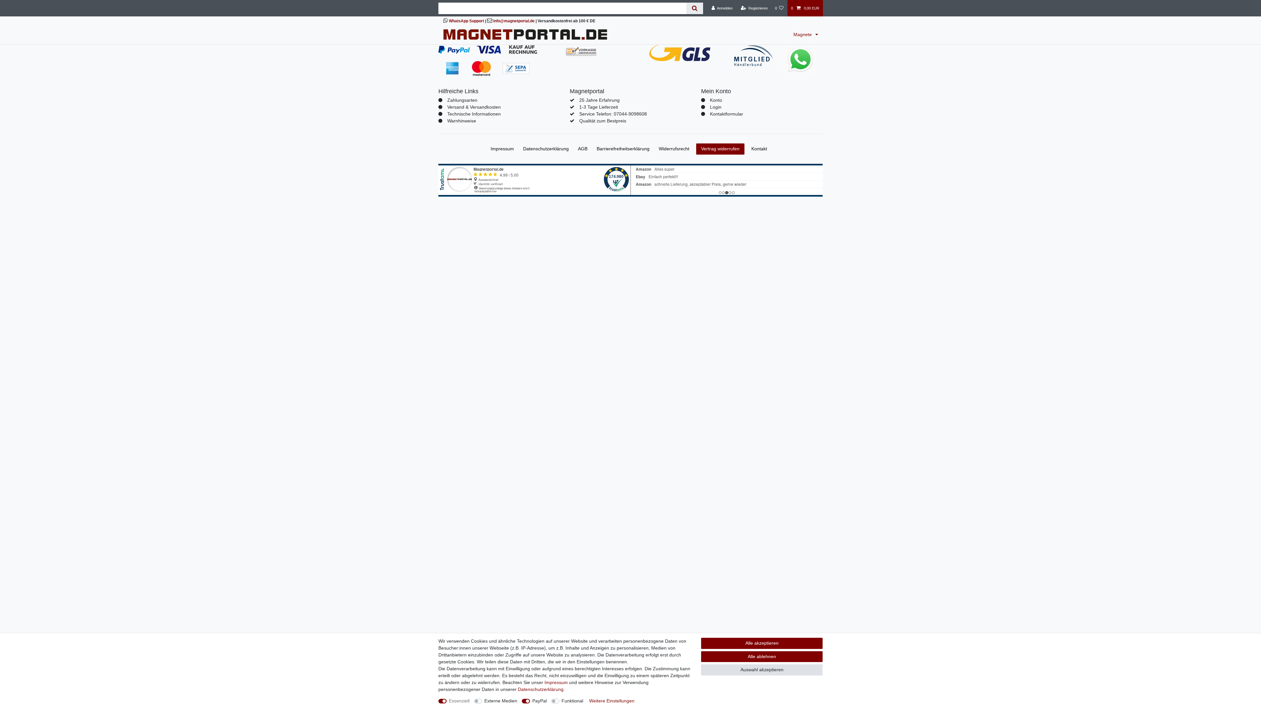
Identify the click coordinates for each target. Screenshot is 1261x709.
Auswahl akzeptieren (762, 669)
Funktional (572, 700)
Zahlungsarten (462, 100)
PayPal (539, 700)
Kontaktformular (726, 114)
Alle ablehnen (762, 656)
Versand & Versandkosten (474, 107)
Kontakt (759, 148)
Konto (716, 100)
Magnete (803, 34)
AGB (582, 148)
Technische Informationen (474, 114)
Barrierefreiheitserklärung (623, 148)
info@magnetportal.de (514, 21)
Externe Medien (500, 700)
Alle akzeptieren (762, 643)
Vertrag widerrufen (720, 148)
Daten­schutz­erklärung (546, 148)
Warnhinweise (461, 120)
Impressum (502, 148)
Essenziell (459, 700)
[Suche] (694, 8)
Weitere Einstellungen (611, 700)
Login (715, 107)
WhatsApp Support (466, 21)
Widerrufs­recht (674, 148)
